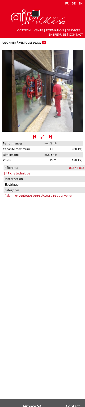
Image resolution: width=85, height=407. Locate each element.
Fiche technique (18, 173)
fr (67, 3)
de (74, 3)
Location (23, 30)
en (81, 3)
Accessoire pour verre (56, 195)
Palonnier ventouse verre (22, 195)
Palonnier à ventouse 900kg (21, 42)
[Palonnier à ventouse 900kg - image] (42, 130)
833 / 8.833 (76, 167)
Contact (76, 34)
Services (73, 30)
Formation (55, 30)
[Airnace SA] (38, 24)
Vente (38, 30)
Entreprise (57, 34)
